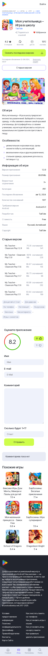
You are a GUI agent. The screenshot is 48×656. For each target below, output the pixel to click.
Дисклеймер (7, 630)
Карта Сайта (7, 640)
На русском (39, 307)
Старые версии (24, 67)
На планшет (24, 307)
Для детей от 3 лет (11, 302)
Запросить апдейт (37, 60)
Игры (23, 11)
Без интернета (24, 312)
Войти (43, 4)
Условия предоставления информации (9, 616)
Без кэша (9, 312)
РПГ (30, 11)
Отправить (19, 442)
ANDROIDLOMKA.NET (9, 11)
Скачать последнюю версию (19, 53)
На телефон (8, 307)
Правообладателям (10, 633)
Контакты (6, 637)
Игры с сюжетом (10, 317)
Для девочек (30, 302)
